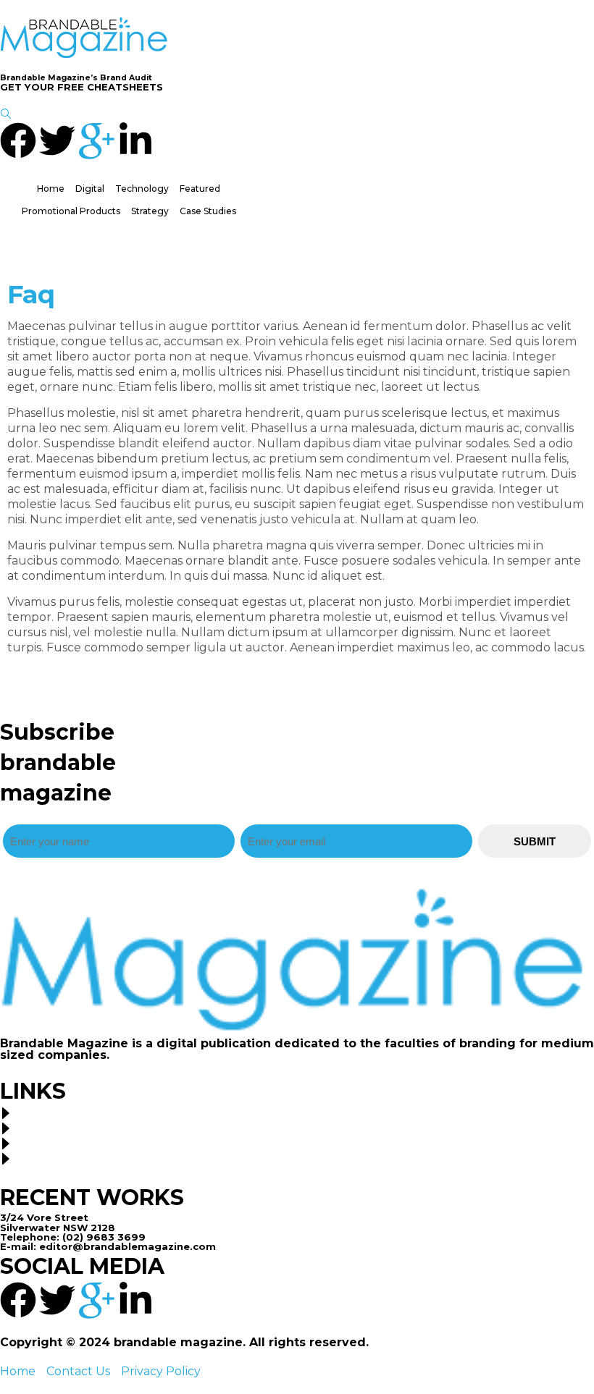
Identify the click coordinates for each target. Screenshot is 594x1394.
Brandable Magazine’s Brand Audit (76, 78)
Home (50, 188)
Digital (89, 188)
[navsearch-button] (6, 114)
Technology (142, 188)
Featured (200, 188)
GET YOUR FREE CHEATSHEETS (81, 87)
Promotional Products (71, 211)
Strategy (150, 211)
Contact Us (78, 1371)
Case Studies (208, 211)
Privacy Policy (161, 1371)
